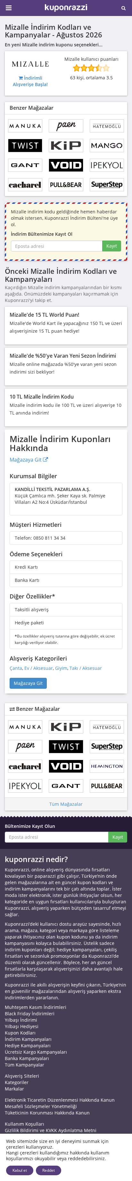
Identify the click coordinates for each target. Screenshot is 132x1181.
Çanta (16, 668)
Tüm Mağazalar (66, 804)
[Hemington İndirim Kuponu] (107, 766)
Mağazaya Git (26, 459)
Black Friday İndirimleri (29, 1014)
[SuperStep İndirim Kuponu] (107, 184)
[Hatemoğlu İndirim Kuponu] (107, 125)
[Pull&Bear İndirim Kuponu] (66, 184)
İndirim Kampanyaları (28, 1039)
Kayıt (111, 246)
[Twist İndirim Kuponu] (25, 145)
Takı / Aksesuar (86, 668)
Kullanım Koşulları (24, 1124)
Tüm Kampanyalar (24, 1065)
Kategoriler (17, 1082)
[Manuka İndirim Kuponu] (25, 125)
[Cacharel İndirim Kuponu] (25, 184)
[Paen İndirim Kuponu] (66, 125)
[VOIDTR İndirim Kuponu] (66, 165)
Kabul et (19, 1170)
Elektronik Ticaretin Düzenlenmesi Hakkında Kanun (60, 1100)
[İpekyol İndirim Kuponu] (107, 165)
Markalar (14, 1089)
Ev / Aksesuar (38, 668)
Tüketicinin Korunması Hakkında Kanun (47, 1113)
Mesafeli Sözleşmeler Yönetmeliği (41, 1106)
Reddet (48, 1170)
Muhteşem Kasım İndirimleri (35, 1007)
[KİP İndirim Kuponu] (66, 145)
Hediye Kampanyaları (28, 1045)
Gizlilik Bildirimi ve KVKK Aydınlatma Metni (50, 1130)
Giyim (61, 668)
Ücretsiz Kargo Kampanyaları (36, 1052)
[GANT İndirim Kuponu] (25, 165)
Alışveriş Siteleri (22, 1076)
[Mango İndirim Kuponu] (107, 145)
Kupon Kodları (20, 1033)
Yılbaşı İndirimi (21, 1020)
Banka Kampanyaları (27, 1058)
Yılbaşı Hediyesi (21, 1026)
